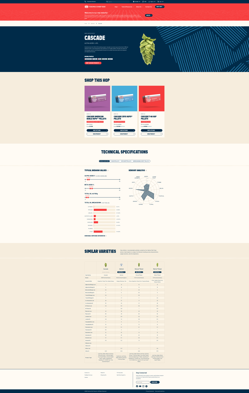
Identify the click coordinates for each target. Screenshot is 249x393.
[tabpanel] (124, 203)
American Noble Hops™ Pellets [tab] (141, 161)
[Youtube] (140, 386)
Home (86, 23)
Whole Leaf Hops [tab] (104, 161)
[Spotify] (146, 386)
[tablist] (124, 161)
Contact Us (148, 7)
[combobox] (118, 2)
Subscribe (154, 382)
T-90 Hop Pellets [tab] (115, 161)
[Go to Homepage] (95, 6)
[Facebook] (137, 386)
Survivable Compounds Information (95, 236)
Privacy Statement (150, 391)
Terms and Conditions (159, 391)
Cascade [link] (100, 23)
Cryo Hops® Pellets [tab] (126, 161)
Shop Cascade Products (92, 63)
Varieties (93, 23)
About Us (138, 7)
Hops (116, 7)
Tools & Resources (127, 7)
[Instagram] (143, 386)
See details (121, 272)
